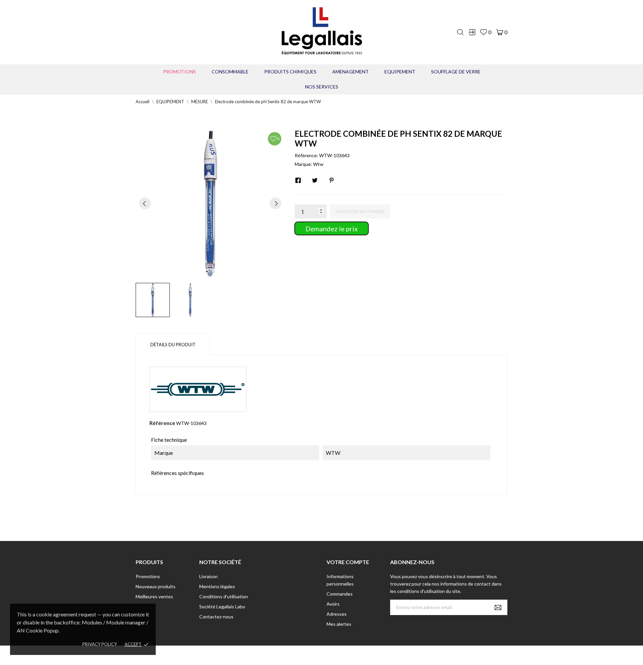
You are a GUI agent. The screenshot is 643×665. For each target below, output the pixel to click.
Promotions (179, 71)
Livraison (208, 576)
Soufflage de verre (456, 71)
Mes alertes (339, 624)
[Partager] (298, 180)
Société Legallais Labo (222, 606)
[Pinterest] (331, 180)
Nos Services (321, 86)
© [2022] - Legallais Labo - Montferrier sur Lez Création (309, 655)
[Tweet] (314, 180)
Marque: (303, 164)
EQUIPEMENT (399, 71)
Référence (162, 423)
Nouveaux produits (155, 586)
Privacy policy (99, 644)
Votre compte (348, 562)
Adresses (337, 614)
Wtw (318, 164)
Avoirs (333, 604)
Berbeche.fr (379, 655)
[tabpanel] (210, 203)
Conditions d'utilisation (223, 596)
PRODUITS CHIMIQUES (290, 71)
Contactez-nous (216, 616)
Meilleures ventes (154, 596)
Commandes (340, 594)
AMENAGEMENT (350, 71)
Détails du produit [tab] (173, 344)
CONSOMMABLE (230, 71)
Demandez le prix (331, 229)
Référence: (306, 155)
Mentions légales (217, 586)
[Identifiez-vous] (472, 32)
